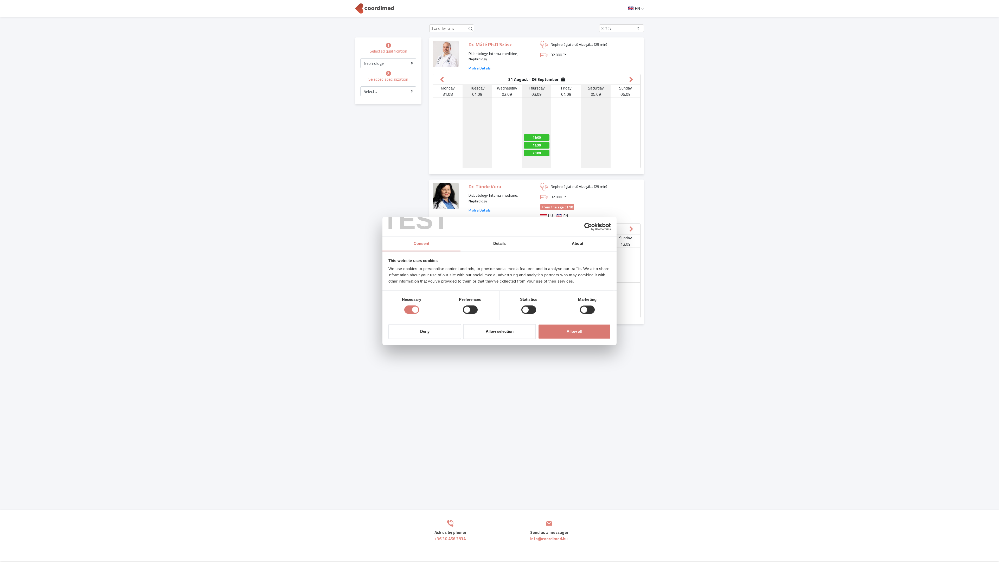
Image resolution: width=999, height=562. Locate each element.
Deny (425, 331)
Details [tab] (499, 243)
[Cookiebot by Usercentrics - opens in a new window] (588, 227)
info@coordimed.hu (549, 538)
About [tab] (577, 243)
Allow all (574, 331)
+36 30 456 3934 (450, 538)
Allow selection (500, 331)
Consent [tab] (421, 243)
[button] (621, 28)
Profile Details (480, 68)
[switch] (470, 310)
